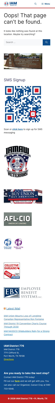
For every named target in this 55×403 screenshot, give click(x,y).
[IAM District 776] (10, 4)
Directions (9, 359)
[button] (35, 4)
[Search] (46, 42)
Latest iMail (13, 308)
